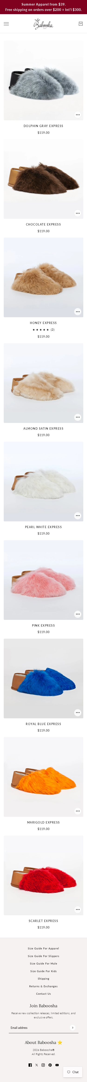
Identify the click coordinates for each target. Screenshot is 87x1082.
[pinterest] (50, 1064)
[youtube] (57, 1064)
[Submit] (72, 1027)
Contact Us (43, 993)
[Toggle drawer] (6, 23)
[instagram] (43, 1064)
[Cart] (80, 23)
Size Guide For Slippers (43, 956)
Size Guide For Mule (43, 963)
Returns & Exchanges (43, 986)
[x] (37, 1064)
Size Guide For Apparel (43, 948)
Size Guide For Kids (43, 971)
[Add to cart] (77, 114)
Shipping (43, 978)
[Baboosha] (43, 23)
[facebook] (30, 1064)
